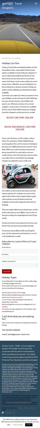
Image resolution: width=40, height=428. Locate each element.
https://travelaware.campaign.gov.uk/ (18, 402)
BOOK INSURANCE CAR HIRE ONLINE (20, 128)
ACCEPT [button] (28, 425)
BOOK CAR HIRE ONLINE (20, 117)
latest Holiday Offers (14, 292)
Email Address (6, 247)
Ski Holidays (6, 309)
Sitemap (32, 408)
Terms (26, 408)
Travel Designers (12, 4)
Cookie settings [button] (18, 425)
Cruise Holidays (7, 299)
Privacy (20, 408)
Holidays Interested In (9, 261)
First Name (5, 254)
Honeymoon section (16, 297)
